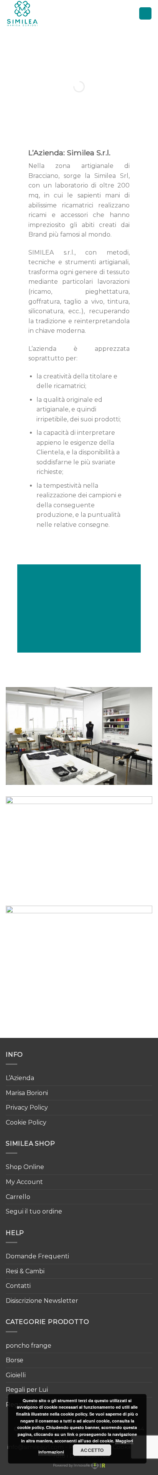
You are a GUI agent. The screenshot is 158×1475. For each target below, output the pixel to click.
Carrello (18, 1196)
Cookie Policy (26, 1122)
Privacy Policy (27, 1107)
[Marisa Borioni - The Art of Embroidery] (39, 13)
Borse (14, 1360)
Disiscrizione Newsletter (42, 1300)
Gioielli (16, 1375)
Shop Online (25, 1167)
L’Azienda (20, 1078)
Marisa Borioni (27, 1093)
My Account (24, 1182)
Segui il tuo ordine (34, 1211)
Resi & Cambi (25, 1271)
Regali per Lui (27, 1389)
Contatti (18, 1285)
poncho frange (28, 1345)
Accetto (92, 1450)
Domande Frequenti (37, 1256)
